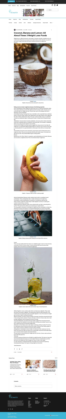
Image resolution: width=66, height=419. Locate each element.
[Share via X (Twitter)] (16, 348)
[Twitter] (57, 5)
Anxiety (15, 22)
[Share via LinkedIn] (19, 348)
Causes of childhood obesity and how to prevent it (33, 371)
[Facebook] (52, 5)
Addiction (29, 22)
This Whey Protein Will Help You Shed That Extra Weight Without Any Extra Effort (50, 371)
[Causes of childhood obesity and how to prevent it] (33, 364)
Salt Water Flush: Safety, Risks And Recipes (15, 362)
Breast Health (45, 22)
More (51, 22)
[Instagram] (55, 5)
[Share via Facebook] (14, 348)
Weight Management (17, 345)
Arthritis (20, 22)
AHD (25, 22)
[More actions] (51, 29)
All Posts (10, 22)
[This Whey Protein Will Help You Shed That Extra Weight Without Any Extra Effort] (49, 364)
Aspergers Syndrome (37, 22)
